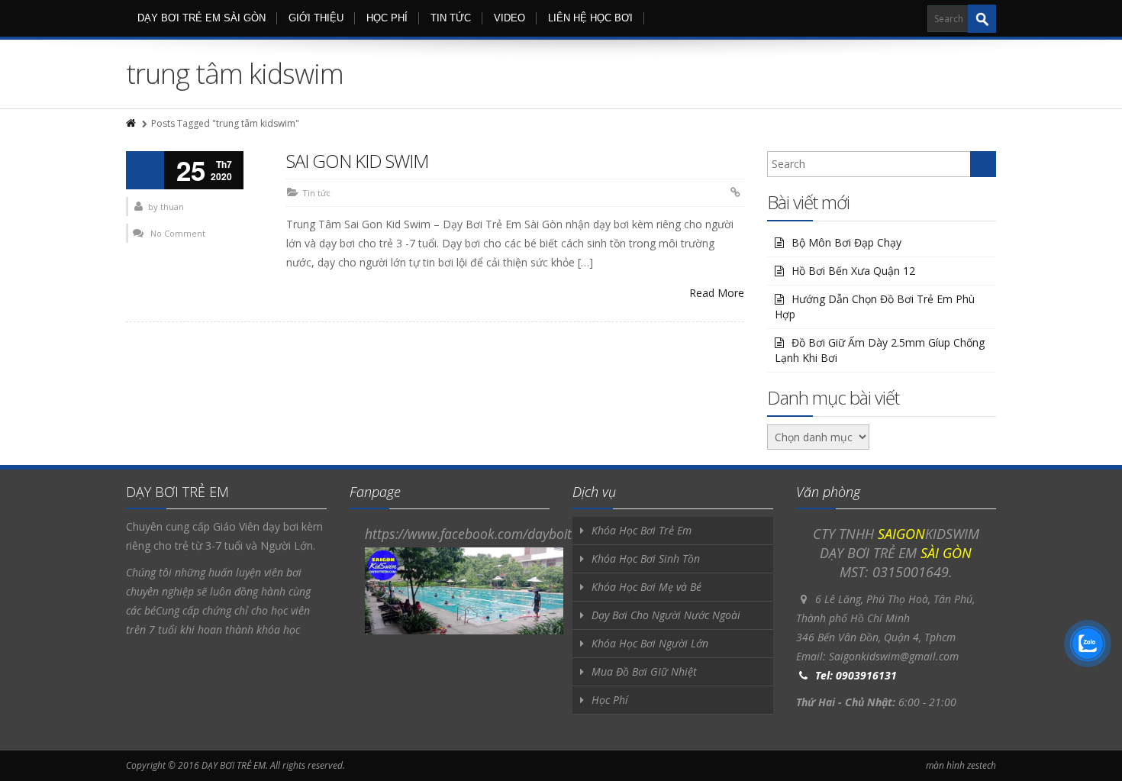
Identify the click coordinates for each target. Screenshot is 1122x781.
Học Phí (387, 18)
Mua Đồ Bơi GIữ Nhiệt (644, 671)
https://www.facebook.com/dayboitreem (483, 533)
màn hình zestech (961, 765)
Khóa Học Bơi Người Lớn (650, 643)
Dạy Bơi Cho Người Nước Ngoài (666, 615)
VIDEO (509, 18)
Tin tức (450, 18)
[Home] (132, 123)
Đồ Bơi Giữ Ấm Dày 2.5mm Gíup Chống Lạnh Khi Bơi (880, 350)
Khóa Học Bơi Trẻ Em (642, 530)
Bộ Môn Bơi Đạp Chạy (846, 242)
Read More (716, 293)
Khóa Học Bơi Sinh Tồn (646, 558)
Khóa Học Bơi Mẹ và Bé (646, 586)
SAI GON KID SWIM (357, 160)
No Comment (177, 233)
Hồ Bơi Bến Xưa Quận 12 (853, 270)
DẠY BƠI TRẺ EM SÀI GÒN (201, 18)
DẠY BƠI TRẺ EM (234, 765)
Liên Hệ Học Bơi (590, 18)
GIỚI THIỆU (316, 18)
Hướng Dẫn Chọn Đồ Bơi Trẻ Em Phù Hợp (875, 306)
